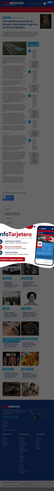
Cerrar (49, 2)
